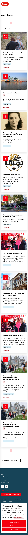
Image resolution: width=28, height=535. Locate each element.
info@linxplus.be (5, 482)
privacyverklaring (19, 517)
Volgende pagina (19, 23)
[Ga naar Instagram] (2, 486)
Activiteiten (7, 9)
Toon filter (8, 29)
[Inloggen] (22, 4)
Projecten (3, 499)
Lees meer (6, 67)
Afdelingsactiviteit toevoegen (10, 460)
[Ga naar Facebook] (6, 486)
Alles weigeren (14, 529)
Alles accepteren (14, 522)
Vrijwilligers (18, 499)
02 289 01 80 (4, 480)
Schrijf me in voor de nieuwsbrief (10, 494)
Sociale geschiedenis (6, 501)
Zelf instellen (14, 526)
